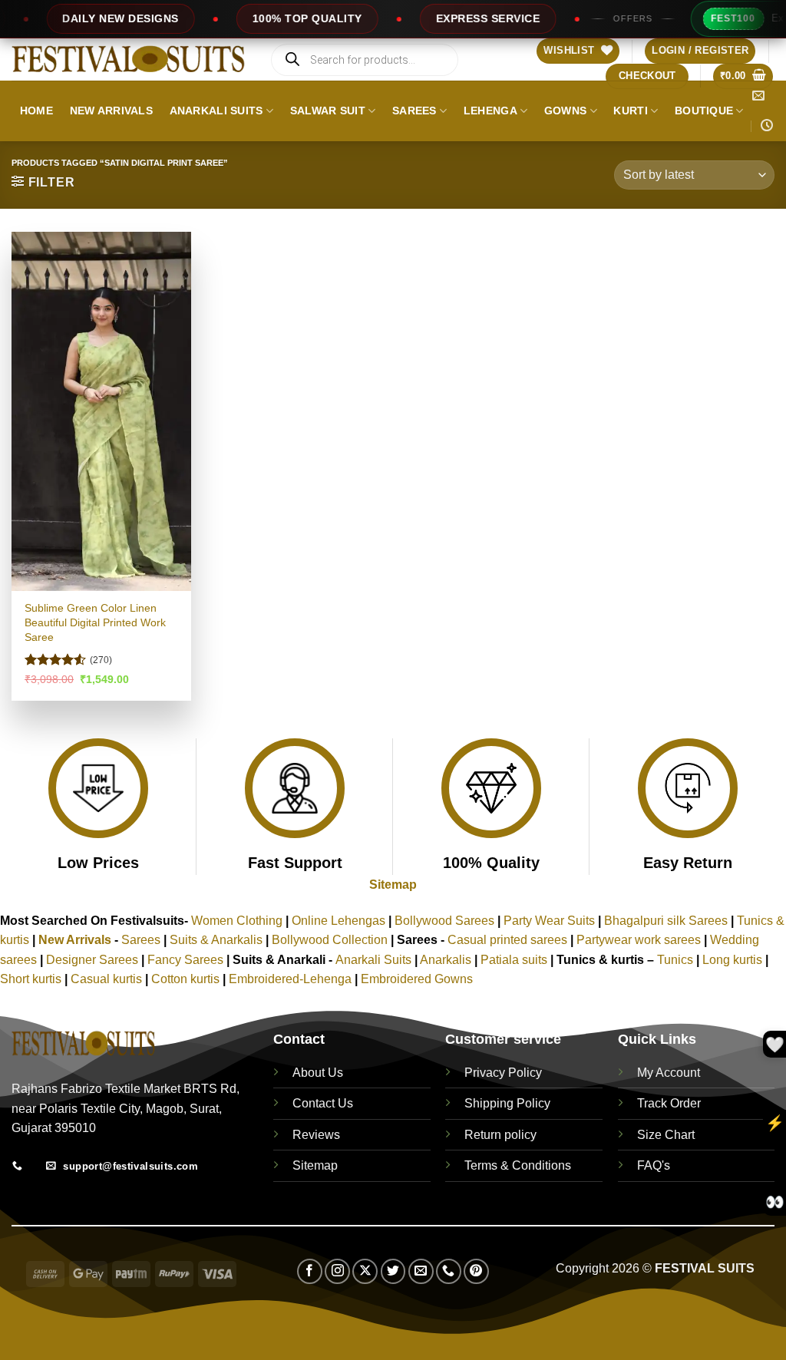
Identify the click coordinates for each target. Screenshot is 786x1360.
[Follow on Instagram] (337, 1271)
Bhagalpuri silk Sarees (666, 920)
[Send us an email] (421, 1271)
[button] (700, 51)
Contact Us (322, 1103)
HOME (36, 110)
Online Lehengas (338, 920)
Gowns (565, 110)
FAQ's (653, 1165)
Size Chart (666, 1134)
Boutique (704, 110)
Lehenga (490, 110)
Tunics (676, 959)
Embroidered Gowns (417, 978)
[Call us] (448, 1271)
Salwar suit (327, 110)
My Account (668, 1072)
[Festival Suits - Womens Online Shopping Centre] (129, 59)
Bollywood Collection (330, 939)
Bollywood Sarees (444, 920)
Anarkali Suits (216, 110)
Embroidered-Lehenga (290, 978)
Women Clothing (236, 920)
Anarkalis (447, 959)
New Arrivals (111, 110)
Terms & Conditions (517, 1165)
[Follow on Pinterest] (476, 1271)
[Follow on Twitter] (393, 1271)
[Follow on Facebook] (309, 1271)
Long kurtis (733, 959)
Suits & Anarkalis (216, 939)
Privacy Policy (503, 1072)
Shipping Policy (507, 1103)
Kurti (630, 110)
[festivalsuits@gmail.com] (759, 96)
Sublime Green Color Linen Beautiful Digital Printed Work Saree (95, 622)
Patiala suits (515, 959)
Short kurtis (32, 978)
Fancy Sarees (185, 959)
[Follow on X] (365, 1271)
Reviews (316, 1134)
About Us (317, 1072)
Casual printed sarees (507, 939)
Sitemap (393, 884)
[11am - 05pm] (767, 125)
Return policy (500, 1134)
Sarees (414, 110)
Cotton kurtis (187, 978)
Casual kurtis (108, 978)
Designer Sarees (92, 959)
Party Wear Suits (549, 920)
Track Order (669, 1103)
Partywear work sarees (638, 939)
